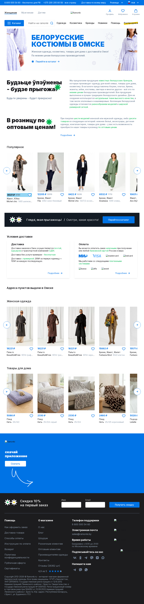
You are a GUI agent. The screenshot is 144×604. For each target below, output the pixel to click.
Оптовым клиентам (49, 549)
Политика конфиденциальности (16, 556)
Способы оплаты (13, 538)
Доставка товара (14, 532)
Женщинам (10, 12)
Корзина (136, 14)
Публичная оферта (14, 563)
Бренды (90, 23)
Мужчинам (27, 12)
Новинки (102, 23)
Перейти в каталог (118, 219)
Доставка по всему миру (93, 2)
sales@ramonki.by (81, 534)
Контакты (43, 560)
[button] (29, 195)
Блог (40, 532)
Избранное (123, 14)
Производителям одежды (53, 554)
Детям (41, 12)
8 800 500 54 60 (81, 524)
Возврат (9, 549)
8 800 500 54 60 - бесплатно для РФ (22, 2)
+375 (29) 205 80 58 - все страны (59, 2)
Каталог (16, 23)
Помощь (115, 23)
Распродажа (131, 23)
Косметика (76, 23)
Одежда (61, 23)
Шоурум (43, 538)
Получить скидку (124, 504)
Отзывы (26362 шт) (49, 565)
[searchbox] (41, 23)
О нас (41, 527)
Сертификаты (12, 568)
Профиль (110, 14)
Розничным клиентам (50, 543)
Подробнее (66, 135)
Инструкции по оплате (17, 543)
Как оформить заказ (15, 527)
